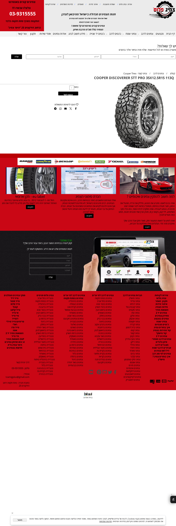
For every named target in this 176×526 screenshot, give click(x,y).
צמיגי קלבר (135, 356)
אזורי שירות (45, 33)
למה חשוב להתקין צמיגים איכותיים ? (151, 196)
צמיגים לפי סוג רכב (161, 353)
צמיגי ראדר (135, 347)
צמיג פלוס (161, 298)
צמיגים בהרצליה (75, 301)
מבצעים (160, 33)
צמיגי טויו (134, 312)
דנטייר (15, 318)
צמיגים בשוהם (76, 327)
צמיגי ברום (135, 353)
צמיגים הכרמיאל (103, 344)
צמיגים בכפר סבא (103, 304)
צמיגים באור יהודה (74, 362)
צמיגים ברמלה (76, 356)
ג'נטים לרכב (115, 33)
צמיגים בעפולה (76, 304)
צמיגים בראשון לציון (102, 330)
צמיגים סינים (134, 365)
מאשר (19, 520)
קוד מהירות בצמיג (162, 330)
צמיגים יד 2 (161, 312)
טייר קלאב (15, 309)
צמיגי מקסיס (134, 309)
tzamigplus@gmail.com (17, 377)
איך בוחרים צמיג (161, 327)
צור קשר (22, 33)
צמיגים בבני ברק (104, 318)
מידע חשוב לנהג (76, 33)
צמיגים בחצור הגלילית (102, 347)
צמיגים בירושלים (104, 339)
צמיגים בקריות (104, 356)
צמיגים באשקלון (75, 336)
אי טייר (14, 312)
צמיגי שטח (131, 33)
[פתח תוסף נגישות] (173, 499)
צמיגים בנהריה (104, 342)
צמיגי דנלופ (134, 304)
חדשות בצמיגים (14, 347)
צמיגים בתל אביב (104, 301)
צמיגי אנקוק (134, 318)
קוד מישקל (161, 333)
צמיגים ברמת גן (76, 344)
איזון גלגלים (161, 342)
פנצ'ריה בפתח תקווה (44, 301)
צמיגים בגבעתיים (75, 365)
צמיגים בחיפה (104, 321)
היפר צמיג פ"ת (14, 344)
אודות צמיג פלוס (125, 4)
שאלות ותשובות (108, 4)
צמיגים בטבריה (76, 321)
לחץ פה (147, 227)
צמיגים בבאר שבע (75, 315)
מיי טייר (15, 315)
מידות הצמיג (161, 307)
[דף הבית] (162, 9)
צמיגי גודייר (134, 301)
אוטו (14, 330)
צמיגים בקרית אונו (74, 307)
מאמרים (80, 4)
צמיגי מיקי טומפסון (132, 359)
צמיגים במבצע (161, 318)
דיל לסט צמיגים (161, 350)
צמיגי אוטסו (134, 362)
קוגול (15, 307)
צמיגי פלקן (134, 315)
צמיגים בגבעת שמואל (73, 309)
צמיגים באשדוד (74, 312)
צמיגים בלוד (77, 353)
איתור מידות (93, 4)
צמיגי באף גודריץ (132, 339)
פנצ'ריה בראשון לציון (44, 330)
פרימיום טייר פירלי (15, 321)
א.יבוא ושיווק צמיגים (15, 342)
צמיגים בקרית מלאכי (102, 353)
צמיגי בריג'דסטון (132, 327)
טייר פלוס (15, 304)
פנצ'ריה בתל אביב (44, 298)
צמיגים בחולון (102, 315)
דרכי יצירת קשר (22, 362)
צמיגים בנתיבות (76, 350)
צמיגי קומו (134, 330)
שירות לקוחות (50, 4)
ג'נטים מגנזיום (161, 324)
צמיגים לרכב (147, 33)
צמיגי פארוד (134, 350)
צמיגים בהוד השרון (103, 307)
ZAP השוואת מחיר (15, 339)
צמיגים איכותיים (133, 368)
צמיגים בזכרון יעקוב (102, 324)
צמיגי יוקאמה (134, 321)
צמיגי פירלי (135, 344)
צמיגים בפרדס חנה (103, 359)
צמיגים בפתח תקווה (103, 298)
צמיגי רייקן (135, 342)
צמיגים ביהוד (77, 359)
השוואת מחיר (161, 309)
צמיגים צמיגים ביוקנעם (73, 318)
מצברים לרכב (161, 344)
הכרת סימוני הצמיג (88, 196)
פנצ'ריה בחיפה (46, 344)
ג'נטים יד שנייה (97, 33)
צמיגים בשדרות (76, 347)
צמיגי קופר (134, 333)
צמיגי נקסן (134, 336)
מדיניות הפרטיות (105, 521)
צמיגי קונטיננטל (132, 307)
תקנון (33, 33)
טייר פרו (15, 327)
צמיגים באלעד (76, 324)
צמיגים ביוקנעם (104, 362)
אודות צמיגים (59, 33)
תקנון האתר (161, 301)
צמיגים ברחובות (104, 327)
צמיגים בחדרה (76, 342)
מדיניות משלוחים (66, 4)
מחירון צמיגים (162, 315)
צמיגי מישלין (134, 298)
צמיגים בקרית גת (103, 350)
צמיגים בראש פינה (74, 330)
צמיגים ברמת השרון (74, 333)
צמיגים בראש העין (103, 309)
